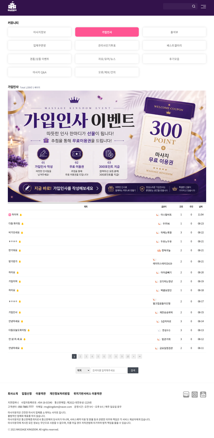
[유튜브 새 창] (203, 394)
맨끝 (139, 356)
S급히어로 (166, 321)
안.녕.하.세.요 (16, 339)
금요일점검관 (166, 348)
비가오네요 (14, 232)
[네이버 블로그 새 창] (186, 394)
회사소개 (13, 393)
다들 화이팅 (15, 223)
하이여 (15, 214)
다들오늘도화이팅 (18, 330)
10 (128, 356)
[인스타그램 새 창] (195, 394)
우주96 (166, 223)
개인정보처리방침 (60, 393)
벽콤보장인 (166, 290)
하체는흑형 (166, 232)
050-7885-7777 (26, 406)
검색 (133, 370)
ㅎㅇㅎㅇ (13, 241)
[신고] (20, 214)
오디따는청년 (166, 281)
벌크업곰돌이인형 (161, 303)
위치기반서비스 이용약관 (88, 393)
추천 (191, 206)
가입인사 (13, 312)
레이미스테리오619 (162, 263)
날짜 (200, 206)
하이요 (12, 272)
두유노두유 (166, 241)
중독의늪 (166, 250)
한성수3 (166, 330)
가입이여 (13, 281)
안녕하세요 (14, 321)
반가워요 (13, 250)
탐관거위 (166, 339)
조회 (181, 206)
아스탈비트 (166, 214)
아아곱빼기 (166, 272)
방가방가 (13, 261)
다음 (133, 356)
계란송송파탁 (166, 312)
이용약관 (41, 393)
